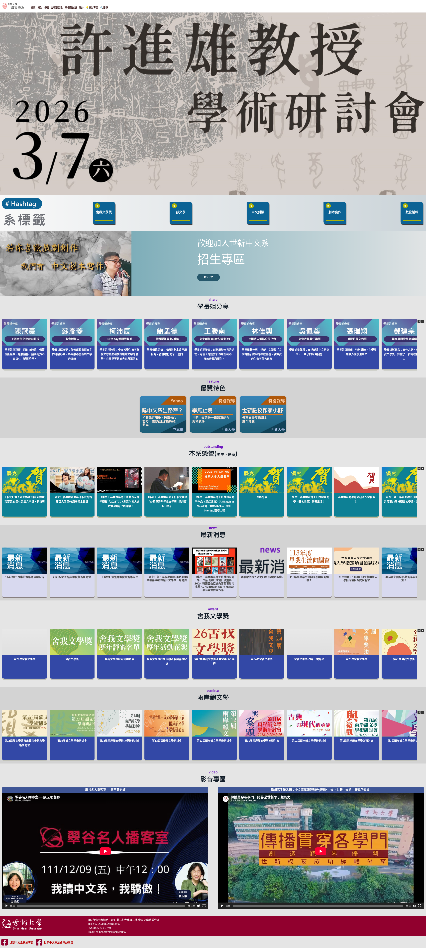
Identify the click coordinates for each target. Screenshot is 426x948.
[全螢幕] (204, 906)
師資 (33, 7)
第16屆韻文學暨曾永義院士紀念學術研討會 (24, 743)
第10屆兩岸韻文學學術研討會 (309, 740)
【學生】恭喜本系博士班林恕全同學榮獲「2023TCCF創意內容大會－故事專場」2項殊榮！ (119, 501)
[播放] (6, 906)
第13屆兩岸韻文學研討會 (167, 740)
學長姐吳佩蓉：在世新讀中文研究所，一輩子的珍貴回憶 (309, 352)
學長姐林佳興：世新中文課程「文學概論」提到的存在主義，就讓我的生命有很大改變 (262, 354)
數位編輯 (412, 212)
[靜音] (198, 906)
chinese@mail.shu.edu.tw (111, 932)
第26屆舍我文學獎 (24, 659)
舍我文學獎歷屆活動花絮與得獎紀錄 (167, 661)
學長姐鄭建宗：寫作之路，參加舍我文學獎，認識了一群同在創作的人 (404, 354)
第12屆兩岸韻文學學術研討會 (214, 740)
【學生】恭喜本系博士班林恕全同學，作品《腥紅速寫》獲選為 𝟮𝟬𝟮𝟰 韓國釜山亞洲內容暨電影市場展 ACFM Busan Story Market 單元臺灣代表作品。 (214, 583)
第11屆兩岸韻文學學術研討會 (261, 740)
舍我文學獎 (104, 212)
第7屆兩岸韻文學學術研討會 (404, 740)
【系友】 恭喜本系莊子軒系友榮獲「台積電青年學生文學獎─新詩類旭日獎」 (167, 501)
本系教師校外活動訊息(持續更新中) (262, 576)
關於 (81, 7)
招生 (40, 7)
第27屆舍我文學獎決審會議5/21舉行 (214, 661)
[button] (422, 321)
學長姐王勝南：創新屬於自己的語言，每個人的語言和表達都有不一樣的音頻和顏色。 (214, 354)
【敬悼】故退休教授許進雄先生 (119, 576)
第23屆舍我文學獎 (356, 659)
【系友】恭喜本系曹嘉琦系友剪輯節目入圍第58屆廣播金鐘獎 (72, 499)
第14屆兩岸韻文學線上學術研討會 (119, 740)
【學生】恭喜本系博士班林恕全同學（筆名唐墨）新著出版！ (309, 499)
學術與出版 (71, 7)
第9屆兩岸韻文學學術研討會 (356, 740)
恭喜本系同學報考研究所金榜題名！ (356, 499)
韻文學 (181, 212)
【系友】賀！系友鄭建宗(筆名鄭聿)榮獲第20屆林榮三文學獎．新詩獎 (24, 499)
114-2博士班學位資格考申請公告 (24, 576)
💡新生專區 (92, 7)
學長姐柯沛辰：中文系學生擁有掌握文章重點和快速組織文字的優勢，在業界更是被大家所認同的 (119, 354)
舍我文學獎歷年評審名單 (119, 659)
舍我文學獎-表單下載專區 (309, 659)
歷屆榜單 (261, 497)
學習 (46, 7)
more (208, 277)
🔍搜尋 (104, 7)
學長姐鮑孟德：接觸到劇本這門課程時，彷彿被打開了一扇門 (167, 352)
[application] (105, 851)
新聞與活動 (57, 7)
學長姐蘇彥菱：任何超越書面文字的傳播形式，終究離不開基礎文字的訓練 (72, 354)
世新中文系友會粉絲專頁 (58, 942)
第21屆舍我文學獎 (404, 659)
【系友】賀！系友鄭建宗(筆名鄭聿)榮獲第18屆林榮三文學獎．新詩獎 (404, 499)
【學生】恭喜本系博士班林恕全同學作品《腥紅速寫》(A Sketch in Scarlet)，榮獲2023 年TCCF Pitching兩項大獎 (214, 504)
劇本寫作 (334, 212)
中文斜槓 (257, 212)
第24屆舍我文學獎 (262, 659)
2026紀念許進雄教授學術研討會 (72, 576)
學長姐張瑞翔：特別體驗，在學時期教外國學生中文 (357, 352)
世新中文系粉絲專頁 (21, 942)
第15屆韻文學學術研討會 (72, 740)
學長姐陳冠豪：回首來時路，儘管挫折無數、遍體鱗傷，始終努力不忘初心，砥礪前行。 (25, 354)
